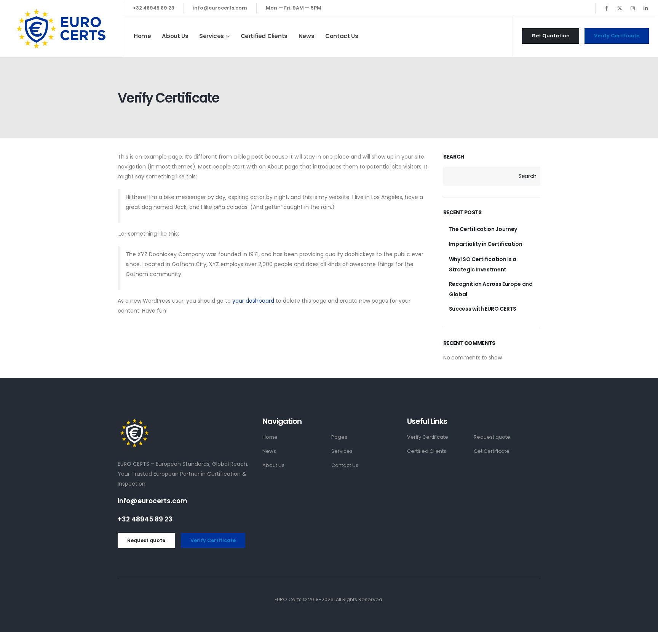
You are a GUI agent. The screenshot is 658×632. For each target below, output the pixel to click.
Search (453, 156)
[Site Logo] (61, 28)
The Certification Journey (483, 229)
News (306, 36)
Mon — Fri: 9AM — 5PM (293, 8)
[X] (619, 8)
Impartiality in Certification (485, 244)
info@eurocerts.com (220, 8)
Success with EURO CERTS (482, 309)
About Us (175, 36)
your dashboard (253, 301)
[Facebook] (606, 8)
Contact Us (341, 36)
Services (211, 36)
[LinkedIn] (645, 8)
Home (142, 36)
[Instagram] (632, 8)
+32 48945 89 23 (153, 8)
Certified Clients (264, 36)
